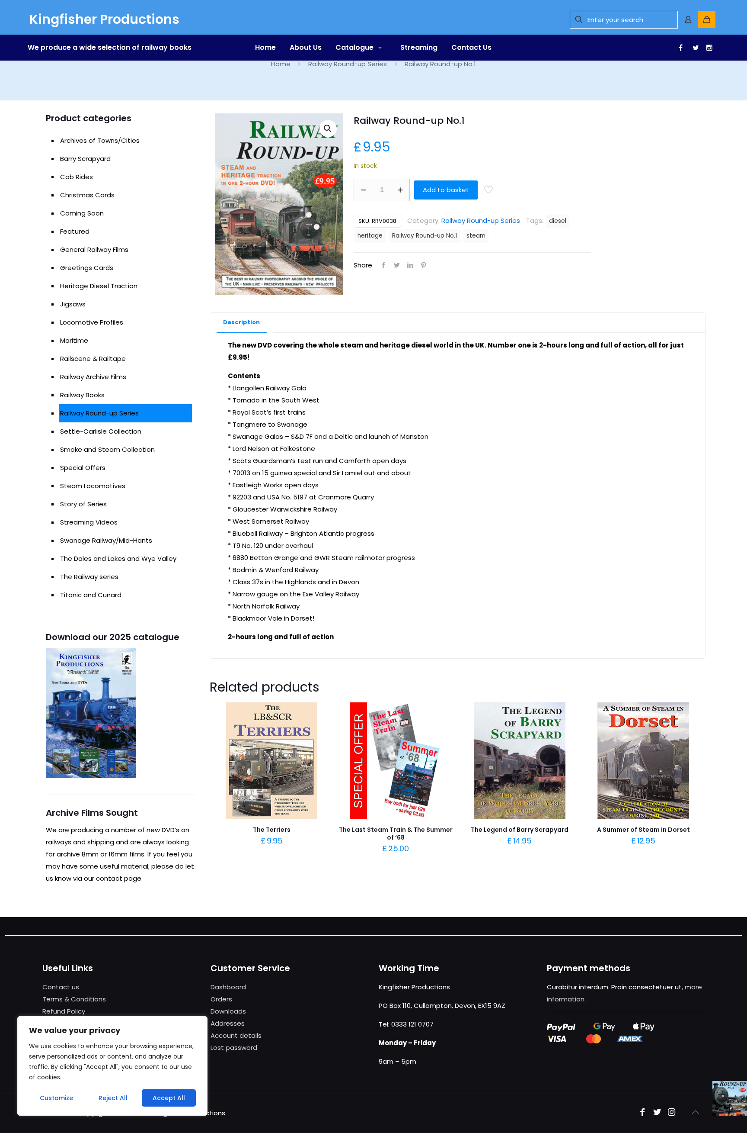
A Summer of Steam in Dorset (643, 829)
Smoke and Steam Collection (107, 449)
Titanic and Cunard (90, 594)
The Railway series (89, 576)
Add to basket (446, 189)
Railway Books (82, 394)
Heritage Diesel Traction (98, 285)
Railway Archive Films (93, 376)
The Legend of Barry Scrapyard (519, 829)
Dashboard (228, 986)
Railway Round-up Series (347, 63)
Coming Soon (82, 213)
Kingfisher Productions (104, 19)
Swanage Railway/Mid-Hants (106, 540)
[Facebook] (642, 1112)
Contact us (60, 986)
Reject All (113, 1098)
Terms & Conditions (74, 999)
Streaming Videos (89, 522)
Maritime (74, 340)
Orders (221, 999)
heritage (370, 236)
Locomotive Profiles (91, 322)
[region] (112, 1066)
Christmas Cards (87, 195)
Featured (74, 231)
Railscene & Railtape (93, 358)
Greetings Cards (86, 267)
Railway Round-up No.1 (424, 236)
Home (280, 63)
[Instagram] (672, 1112)
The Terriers (271, 829)
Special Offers (82, 467)
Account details (236, 1035)
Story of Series (83, 504)
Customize (56, 1098)
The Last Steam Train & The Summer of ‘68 (396, 833)
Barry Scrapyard (85, 158)
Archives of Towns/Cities (100, 140)
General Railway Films (94, 249)
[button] (328, 128)
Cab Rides (76, 176)
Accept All (169, 1098)
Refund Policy (63, 1011)
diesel (557, 221)
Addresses (228, 1023)
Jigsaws (73, 304)
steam (475, 236)
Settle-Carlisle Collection (100, 431)
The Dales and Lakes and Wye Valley (118, 558)
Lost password (234, 1047)
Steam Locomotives (92, 485)
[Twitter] (657, 1112)
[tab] (241, 322)
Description (241, 322)
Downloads (228, 1011)
